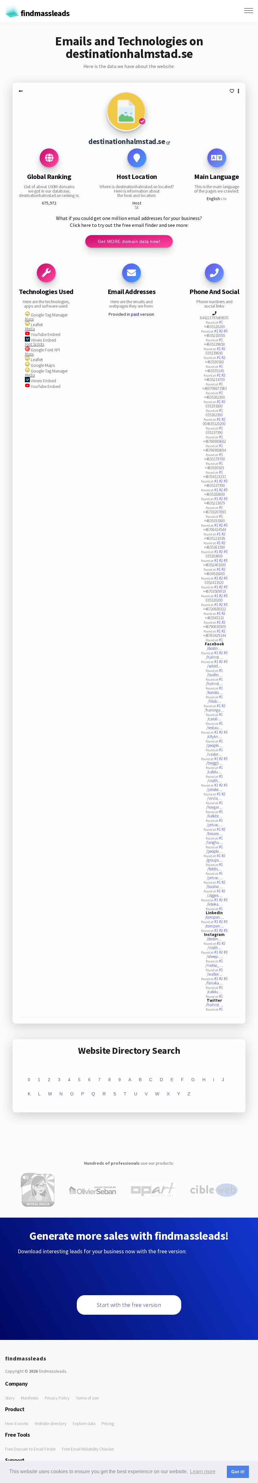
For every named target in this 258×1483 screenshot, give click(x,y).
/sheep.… (214, 956)
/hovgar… (214, 807)
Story (9, 1398)
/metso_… (214, 965)
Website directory (50, 1423)
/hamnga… (214, 710)
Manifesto (29, 1398)
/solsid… (214, 666)
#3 (225, 331)
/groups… (214, 860)
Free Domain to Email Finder (30, 1449)
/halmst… (214, 657)
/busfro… (214, 675)
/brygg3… (214, 763)
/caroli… (214, 719)
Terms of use (87, 1398)
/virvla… (214, 798)
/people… (214, 745)
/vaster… (214, 754)
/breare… (214, 833)
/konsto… (214, 692)
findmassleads (44, 13)
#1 (221, 322)
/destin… (214, 648)
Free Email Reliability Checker (88, 1449)
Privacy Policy (57, 1398)
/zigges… (214, 895)
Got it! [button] (238, 1471)
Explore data (84, 1423)
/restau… (214, 727)
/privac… (214, 825)
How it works (16, 1423)
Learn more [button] (203, 1471)
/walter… (214, 974)
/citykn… (214, 736)
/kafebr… (214, 816)
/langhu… (214, 842)
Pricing (108, 1423)
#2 (221, 331)
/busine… (214, 886)
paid (135, 314)
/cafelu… (214, 772)
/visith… (214, 780)
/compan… (214, 917)
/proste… (214, 789)
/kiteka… (214, 904)
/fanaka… (214, 983)
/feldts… (214, 869)
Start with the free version (129, 1304)
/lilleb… (214, 701)
